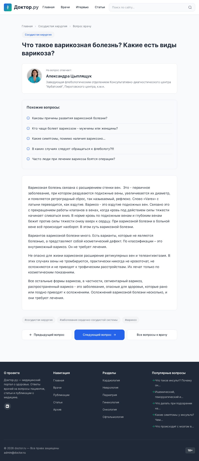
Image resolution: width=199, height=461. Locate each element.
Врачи (65, 7)
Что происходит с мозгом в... (174, 426)
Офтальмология (113, 416)
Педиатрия (110, 395)
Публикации (61, 395)
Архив (57, 409)
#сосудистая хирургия (38, 319)
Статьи (100, 7)
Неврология (110, 387)
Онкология (110, 409)
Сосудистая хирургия (52, 26)
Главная (49, 7)
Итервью (82, 7)
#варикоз (130, 319)
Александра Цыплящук (69, 76)
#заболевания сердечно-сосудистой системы (89, 319)
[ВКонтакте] (7, 406)
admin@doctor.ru (15, 452)
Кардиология (111, 380)
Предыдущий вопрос (49, 335)
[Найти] (190, 7)
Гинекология (111, 402)
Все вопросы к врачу (152, 335)
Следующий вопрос (97, 335)
